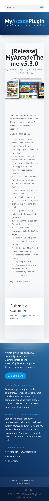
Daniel (13, 69)
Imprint (15, 480)
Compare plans (15, 375)
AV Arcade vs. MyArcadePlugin (21, 451)
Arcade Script (13, 456)
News (40, 69)
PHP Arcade (12, 460)
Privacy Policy (28, 480)
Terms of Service (23, 483)
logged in (26, 315)
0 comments (25, 72)
